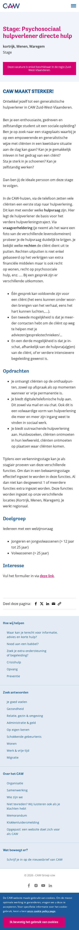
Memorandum (17, 815)
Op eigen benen (18, 730)
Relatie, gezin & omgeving (25, 716)
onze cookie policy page (41, 911)
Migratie (13, 757)
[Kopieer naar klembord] (59, 603)
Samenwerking (17, 790)
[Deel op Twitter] (41, 603)
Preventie (13, 676)
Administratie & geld (21, 723)
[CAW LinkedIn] (50, 885)
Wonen (12, 744)
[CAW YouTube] (43, 885)
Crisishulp (14, 662)
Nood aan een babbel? (23, 644)
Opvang (12, 669)
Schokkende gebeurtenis (24, 737)
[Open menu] (73, 5)
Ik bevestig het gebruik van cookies (34, 922)
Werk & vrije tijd (18, 751)
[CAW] (11, 5)
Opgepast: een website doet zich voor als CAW (33, 831)
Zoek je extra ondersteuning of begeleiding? (26, 653)
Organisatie (15, 783)
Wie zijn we (15, 797)
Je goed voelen (17, 702)
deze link (47, 576)
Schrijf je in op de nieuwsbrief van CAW (35, 859)
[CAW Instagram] (36, 885)
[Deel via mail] (53, 603)
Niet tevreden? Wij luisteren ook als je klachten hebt (33, 806)
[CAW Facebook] (29, 885)
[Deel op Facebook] (35, 603)
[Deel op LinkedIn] (47, 603)
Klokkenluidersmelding (23, 822)
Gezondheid (15, 709)
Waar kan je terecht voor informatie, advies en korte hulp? (32, 634)
